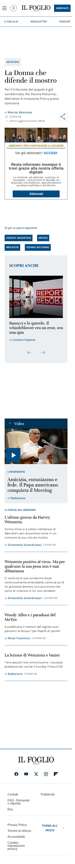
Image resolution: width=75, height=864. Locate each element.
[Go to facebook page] (16, 772)
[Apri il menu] (4, 8)
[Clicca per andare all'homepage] (36, 758)
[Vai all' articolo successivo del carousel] (43, 350)
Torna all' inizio (50, 825)
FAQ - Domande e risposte (19, 799)
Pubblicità (47, 792)
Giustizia (13, 62)
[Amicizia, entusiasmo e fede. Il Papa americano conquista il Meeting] (36, 444)
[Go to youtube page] (26, 772)
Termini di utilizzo (19, 828)
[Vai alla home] (36, 8)
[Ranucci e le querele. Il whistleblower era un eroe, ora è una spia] (36, 296)
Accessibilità (16, 834)
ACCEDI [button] (50, 153)
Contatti (13, 792)
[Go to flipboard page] (56, 772)
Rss (10, 807)
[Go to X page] (36, 772)
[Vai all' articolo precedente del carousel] (29, 350)
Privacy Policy (17, 822)
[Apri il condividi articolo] (63, 116)
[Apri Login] (13, 8)
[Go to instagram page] (46, 772)
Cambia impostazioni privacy (16, 843)
